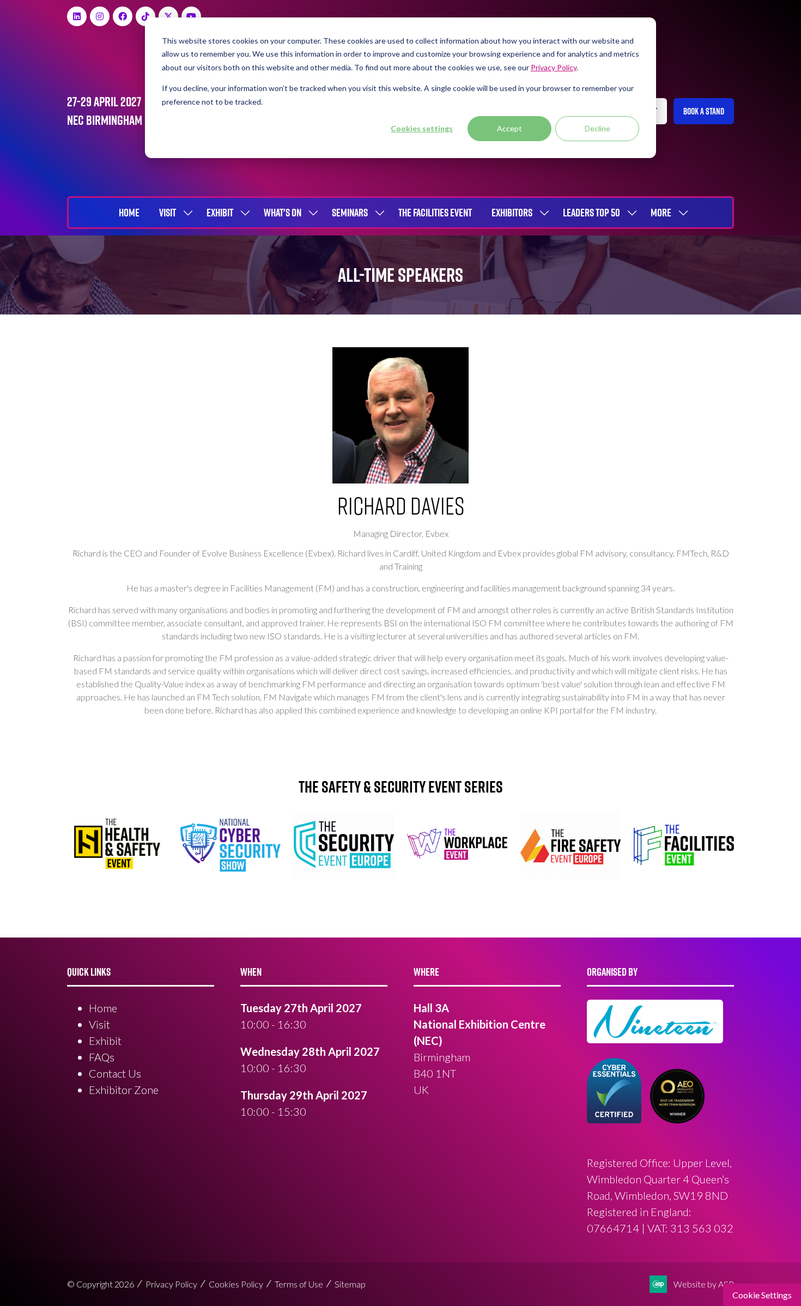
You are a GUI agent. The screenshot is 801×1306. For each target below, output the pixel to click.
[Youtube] (191, 16)
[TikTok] (145, 16)
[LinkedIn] (77, 16)
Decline (597, 128)
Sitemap (350, 1284)
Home (129, 212)
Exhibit (220, 212)
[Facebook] (122, 16)
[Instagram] (100, 16)
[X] (168, 16)
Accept (509, 128)
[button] (703, 111)
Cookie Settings (762, 1295)
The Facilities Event (435, 212)
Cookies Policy (236, 1284)
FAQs (101, 1056)
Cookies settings (422, 128)
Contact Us (115, 1073)
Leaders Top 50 (591, 212)
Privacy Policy (171, 1284)
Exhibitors (511, 212)
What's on (282, 212)
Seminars (350, 212)
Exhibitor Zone (124, 1089)
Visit (167, 212)
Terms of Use (299, 1284)
